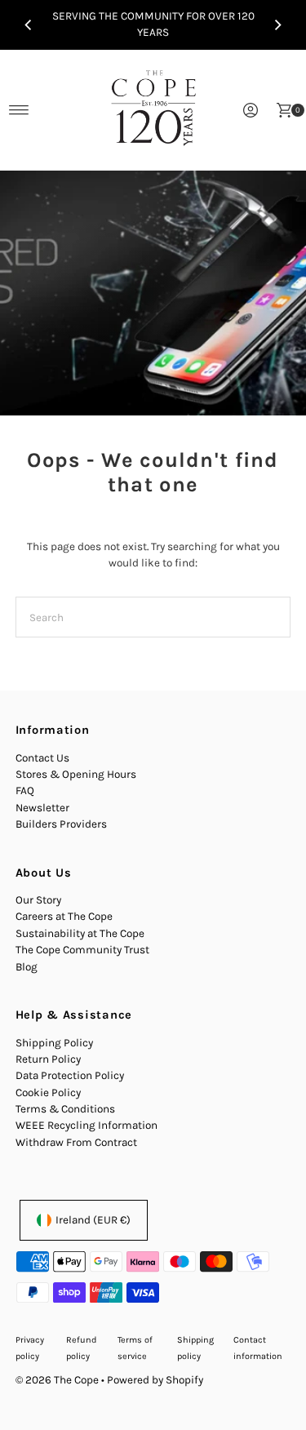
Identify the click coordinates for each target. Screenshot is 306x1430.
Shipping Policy (54, 1043)
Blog (27, 967)
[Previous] (28, 24)
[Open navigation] (19, 110)
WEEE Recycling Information (86, 1125)
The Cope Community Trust (82, 950)
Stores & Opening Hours (76, 774)
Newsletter (42, 808)
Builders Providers (61, 824)
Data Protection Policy (70, 1075)
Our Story (38, 900)
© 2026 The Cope (57, 1380)
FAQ (25, 790)
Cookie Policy (48, 1092)
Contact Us (42, 758)
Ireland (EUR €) (93, 1220)
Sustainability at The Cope (80, 933)
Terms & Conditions (65, 1109)
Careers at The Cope (64, 916)
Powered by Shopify (155, 1380)
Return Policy (48, 1059)
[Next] (277, 24)
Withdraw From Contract (76, 1142)
